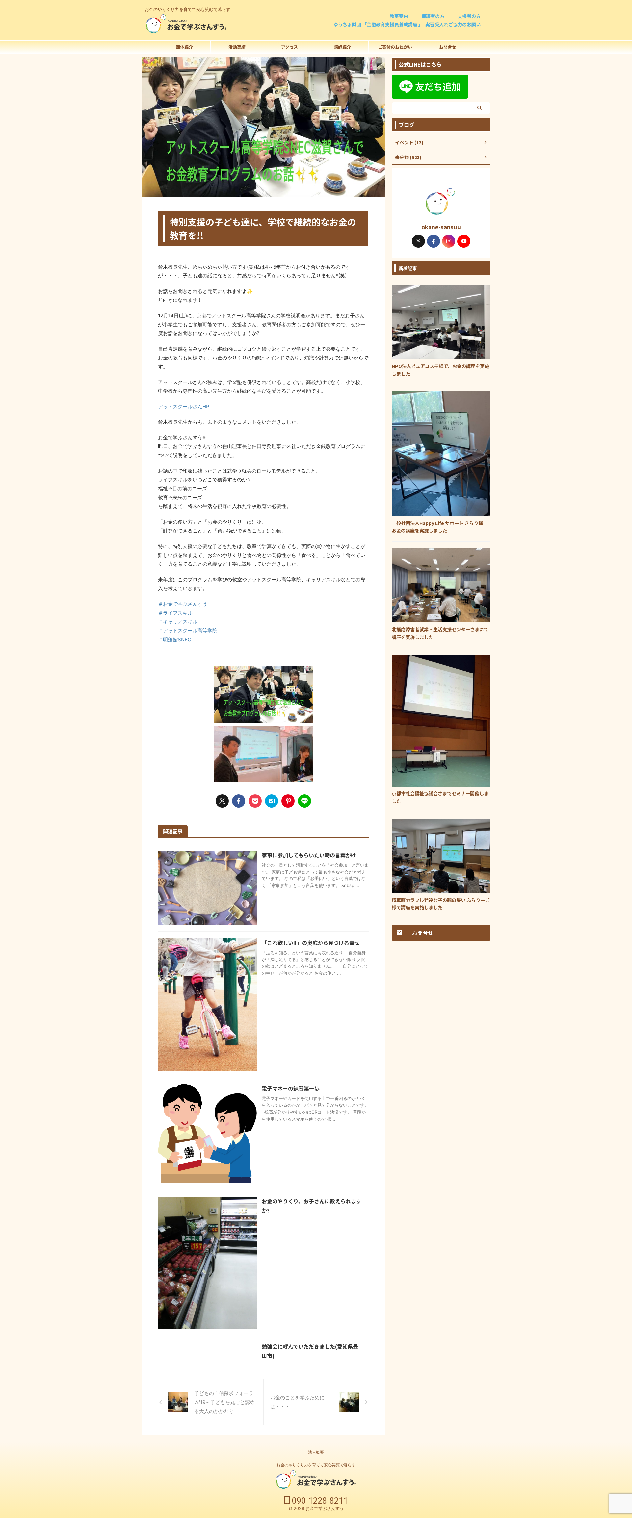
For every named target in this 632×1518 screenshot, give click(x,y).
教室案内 (399, 16)
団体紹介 (184, 47)
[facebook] (238, 801)
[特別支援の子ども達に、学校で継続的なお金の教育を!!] (271, 801)
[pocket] (255, 801)
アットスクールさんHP (183, 406)
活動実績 (237, 47)
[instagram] (448, 241)
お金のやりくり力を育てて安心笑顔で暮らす (316, 1464)
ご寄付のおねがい (395, 47)
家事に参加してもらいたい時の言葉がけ (309, 855)
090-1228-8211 (319, 1500)
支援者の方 (469, 16)
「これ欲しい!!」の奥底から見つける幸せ (311, 943)
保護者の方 (432, 16)
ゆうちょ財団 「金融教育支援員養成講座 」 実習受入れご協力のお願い (407, 24)
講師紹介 (342, 47)
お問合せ (447, 47)
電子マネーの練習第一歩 (291, 1088)
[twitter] (222, 801)
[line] (304, 801)
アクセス (289, 47)
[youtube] (463, 241)
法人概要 (316, 1452)
